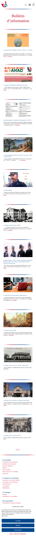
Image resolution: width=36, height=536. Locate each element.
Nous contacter (7, 469)
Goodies (5, 494)
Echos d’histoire (7, 484)
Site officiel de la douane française (12, 503)
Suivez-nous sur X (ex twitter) (10, 471)
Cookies (11, 533)
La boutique (6, 492)
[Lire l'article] (18, 39)
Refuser (18, 525)
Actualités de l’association (9, 464)
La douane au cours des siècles (11, 480)
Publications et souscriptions (10, 496)
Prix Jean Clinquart (8, 466)
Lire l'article (10, 56)
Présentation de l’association (10, 462)
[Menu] (33, 4)
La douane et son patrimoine (10, 482)
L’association (7, 460)
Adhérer (5, 467)
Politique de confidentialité (20, 533)
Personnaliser (18, 530)
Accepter (18, 520)
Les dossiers (6, 486)
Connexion (5, 473)
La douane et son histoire (11, 478)
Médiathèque (6, 488)
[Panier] (29, 4)
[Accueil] (4, 4)
